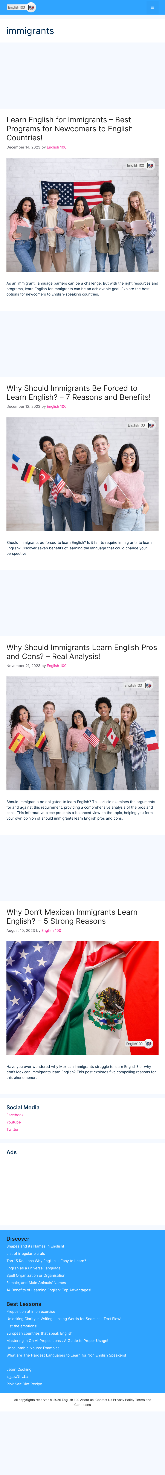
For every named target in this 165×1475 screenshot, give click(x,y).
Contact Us (103, 1400)
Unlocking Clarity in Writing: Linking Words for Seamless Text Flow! (63, 1319)
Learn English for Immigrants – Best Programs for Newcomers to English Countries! (69, 128)
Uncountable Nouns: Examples (33, 1348)
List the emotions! (21, 1326)
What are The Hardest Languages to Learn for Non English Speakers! (66, 1355)
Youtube (13, 1122)
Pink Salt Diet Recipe (24, 1384)
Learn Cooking (18, 1369)
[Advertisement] (82, 77)
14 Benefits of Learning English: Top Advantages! (48, 1290)
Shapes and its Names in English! (35, 1246)
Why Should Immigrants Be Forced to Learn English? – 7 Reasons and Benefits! (78, 393)
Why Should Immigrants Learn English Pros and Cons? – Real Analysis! (81, 652)
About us (87, 1400)
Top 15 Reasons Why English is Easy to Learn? (46, 1261)
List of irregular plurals (25, 1253)
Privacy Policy (123, 1400)
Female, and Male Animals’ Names (36, 1283)
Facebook (14, 1115)
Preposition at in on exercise (30, 1311)
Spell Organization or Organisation (35, 1275)
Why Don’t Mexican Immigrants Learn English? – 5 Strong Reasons (72, 916)
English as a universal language (33, 1268)
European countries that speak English (39, 1333)
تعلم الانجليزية (17, 1377)
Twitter (12, 1129)
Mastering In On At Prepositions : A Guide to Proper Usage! (57, 1341)
